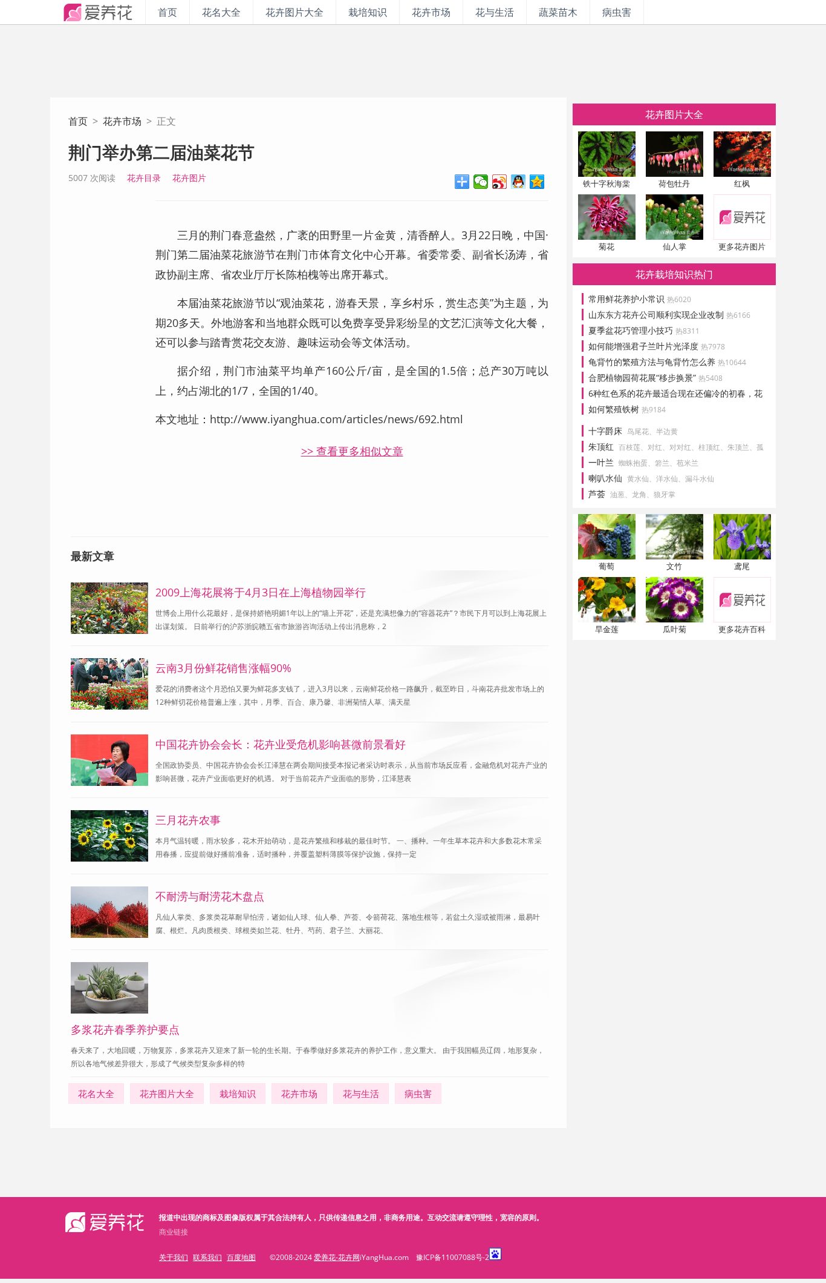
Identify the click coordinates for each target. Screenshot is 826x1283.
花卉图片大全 (294, 12)
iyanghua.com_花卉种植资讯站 (97, 12)
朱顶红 (601, 446)
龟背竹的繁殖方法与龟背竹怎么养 (667, 362)
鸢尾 (742, 566)
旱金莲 (607, 629)
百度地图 (241, 1257)
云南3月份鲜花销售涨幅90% (223, 668)
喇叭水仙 (605, 478)
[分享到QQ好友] (518, 181)
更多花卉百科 (742, 629)
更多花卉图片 (742, 246)
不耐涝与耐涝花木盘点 (209, 896)
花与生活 (494, 12)
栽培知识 (367, 12)
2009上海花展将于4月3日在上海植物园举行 (260, 592)
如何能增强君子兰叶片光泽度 (656, 346)
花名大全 (221, 12)
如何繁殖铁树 (627, 409)
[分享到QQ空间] (537, 181)
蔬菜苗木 (558, 12)
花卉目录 (144, 177)
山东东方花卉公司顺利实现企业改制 (669, 314)
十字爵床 (605, 431)
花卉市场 (431, 12)
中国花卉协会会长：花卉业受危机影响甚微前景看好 (280, 744)
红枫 (742, 183)
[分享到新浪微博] (499, 181)
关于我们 (173, 1257)
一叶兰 (601, 462)
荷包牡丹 (674, 183)
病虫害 (616, 12)
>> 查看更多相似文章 (352, 451)
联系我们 (207, 1257)
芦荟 (596, 494)
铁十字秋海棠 (606, 183)
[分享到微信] (481, 181)
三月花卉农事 (188, 820)
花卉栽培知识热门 (674, 274)
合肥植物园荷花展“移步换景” (655, 377)
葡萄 (606, 566)
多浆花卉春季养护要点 (125, 1029)
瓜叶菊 (674, 629)
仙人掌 (674, 246)
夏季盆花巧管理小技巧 (644, 330)
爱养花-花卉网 (337, 1257)
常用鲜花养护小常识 (639, 299)
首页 (167, 12)
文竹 (674, 566)
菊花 (606, 246)
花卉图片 (189, 177)
